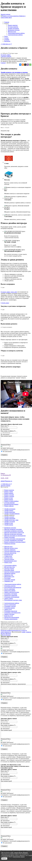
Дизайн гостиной (9, 521)
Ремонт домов (8, 491)
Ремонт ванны (8, 499)
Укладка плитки (9, 559)
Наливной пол (8, 554)
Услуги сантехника (10, 604)
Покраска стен (8, 575)
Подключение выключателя (12, 587)
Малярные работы (9, 573)
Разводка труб (8, 616)
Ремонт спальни (9, 496)
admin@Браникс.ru (6, 481)
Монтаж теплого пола (11, 548)
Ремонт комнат (8, 493)
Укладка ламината (9, 549)
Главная (6, 22)
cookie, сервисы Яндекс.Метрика (19, 852)
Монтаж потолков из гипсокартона (15, 535)
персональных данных (19, 856)
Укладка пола (8, 557)
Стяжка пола (8, 556)
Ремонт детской (9, 494)
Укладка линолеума (10, 553)
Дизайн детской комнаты (11, 513)
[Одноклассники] (23, 65)
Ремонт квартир (13, 25)
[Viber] (28, 65)
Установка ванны (9, 608)
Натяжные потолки (14, 30)
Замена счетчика (9, 614)
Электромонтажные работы (16, 33)
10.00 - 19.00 (4, 478)
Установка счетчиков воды (12, 612)
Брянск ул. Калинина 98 (6, 474)
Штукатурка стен (9, 567)
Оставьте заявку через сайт (9, 292)
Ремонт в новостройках (11, 501)
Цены (6, 36)
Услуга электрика (9, 589)
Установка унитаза (10, 606)
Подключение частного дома (13, 600)
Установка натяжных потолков (13, 531)
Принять (4, 858)
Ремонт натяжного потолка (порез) (14, 542)
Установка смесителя (10, 611)
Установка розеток (9, 586)
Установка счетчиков (10, 593)
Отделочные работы (10, 565)
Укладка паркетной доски (12, 551)
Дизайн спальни (9, 517)
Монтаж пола (12, 31)
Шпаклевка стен (9, 576)
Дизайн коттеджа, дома (11, 520)
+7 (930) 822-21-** (6, 44)
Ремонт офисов (9, 506)
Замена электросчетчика (11, 592)
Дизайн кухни (8, 523)
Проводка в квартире (10, 595)
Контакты (7, 41)
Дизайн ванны (8, 524)
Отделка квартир (13, 27)
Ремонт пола (8, 562)
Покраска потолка (9, 543)
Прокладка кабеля (9, 590)
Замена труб (8, 609)
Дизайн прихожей (9, 518)
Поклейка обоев (9, 570)
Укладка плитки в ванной (12, 571)
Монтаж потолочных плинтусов (14, 532)
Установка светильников (11, 597)
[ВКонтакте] (20, 65)
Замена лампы (8, 598)
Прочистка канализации (11, 617)
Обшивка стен (8, 581)
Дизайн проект (8, 510)
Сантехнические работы (15, 34)
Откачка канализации (10, 619)
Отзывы (6, 39)
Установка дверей (9, 579)
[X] (25, 65)
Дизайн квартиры (9, 512)
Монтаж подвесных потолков (13, 534)
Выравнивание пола (10, 561)
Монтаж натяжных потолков (13, 529)
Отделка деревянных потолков (13, 540)
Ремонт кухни (8, 498)
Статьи (6, 38)
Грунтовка (7, 578)
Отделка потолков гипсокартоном (14, 539)
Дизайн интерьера (13, 28)
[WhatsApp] (30, 65)
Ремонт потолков (9, 537)
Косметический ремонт (11, 504)
